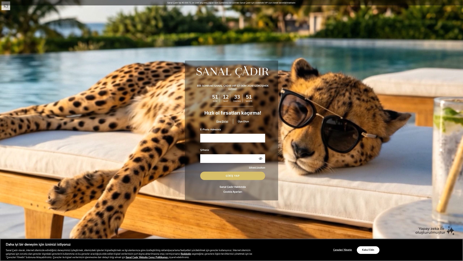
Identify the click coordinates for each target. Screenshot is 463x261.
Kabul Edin (368, 250)
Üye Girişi (222, 121)
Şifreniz (204, 150)
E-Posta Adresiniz (210, 129)
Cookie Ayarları (232, 191)
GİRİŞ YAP (233, 175)
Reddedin (186, 253)
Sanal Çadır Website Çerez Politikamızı (147, 257)
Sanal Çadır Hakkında (233, 186)
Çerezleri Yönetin (342, 250)
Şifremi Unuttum (257, 167)
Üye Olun (243, 121)
